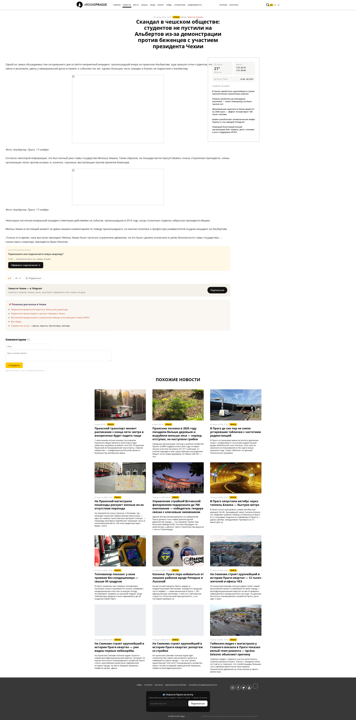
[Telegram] (255, 687)
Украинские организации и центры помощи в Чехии (38, 313)
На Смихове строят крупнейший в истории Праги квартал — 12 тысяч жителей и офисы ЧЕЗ (235, 577)
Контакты (159, 685)
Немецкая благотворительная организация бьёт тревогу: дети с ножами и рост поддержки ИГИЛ (233, 129)
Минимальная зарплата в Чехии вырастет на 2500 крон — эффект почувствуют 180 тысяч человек (233, 112)
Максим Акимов (195, 17)
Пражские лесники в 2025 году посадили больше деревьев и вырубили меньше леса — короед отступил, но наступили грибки (177, 434)
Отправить (14, 365)
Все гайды (16, 321)
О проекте (148, 685)
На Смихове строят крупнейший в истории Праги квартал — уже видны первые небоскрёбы (119, 647)
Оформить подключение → (25, 265)
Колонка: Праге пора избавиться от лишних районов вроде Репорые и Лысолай (178, 577)
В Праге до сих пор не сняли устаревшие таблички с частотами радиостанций (235, 432)
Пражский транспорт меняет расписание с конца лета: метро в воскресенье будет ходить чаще (119, 432)
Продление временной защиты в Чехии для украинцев (39, 309)
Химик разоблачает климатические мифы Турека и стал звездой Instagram (233, 120)
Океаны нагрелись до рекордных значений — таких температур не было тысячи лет (232, 101)
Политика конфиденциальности (203, 685)
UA (278, 5)
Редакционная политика (175, 685)
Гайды (139, 685)
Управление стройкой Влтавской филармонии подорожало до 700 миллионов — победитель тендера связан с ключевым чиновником (177, 506)
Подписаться (217, 290)
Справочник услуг (20, 325)
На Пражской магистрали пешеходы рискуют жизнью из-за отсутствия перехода (119, 504)
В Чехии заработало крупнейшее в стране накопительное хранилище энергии (233, 92)
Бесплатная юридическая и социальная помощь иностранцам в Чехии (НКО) (50, 317)
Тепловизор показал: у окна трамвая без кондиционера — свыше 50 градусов (116, 577)
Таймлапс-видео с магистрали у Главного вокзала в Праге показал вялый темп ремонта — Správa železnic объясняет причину (235, 649)
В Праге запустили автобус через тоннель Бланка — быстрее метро (234, 503)
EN (275, 5)
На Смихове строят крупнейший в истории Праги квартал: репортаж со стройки (177, 647)
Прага (176, 17)
